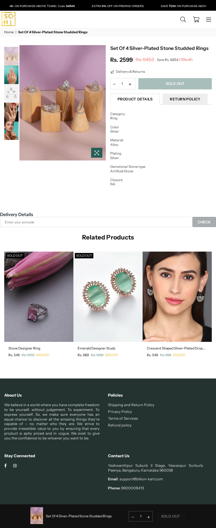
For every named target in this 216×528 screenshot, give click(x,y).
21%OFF (179, 355)
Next (101, 103)
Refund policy (120, 425)
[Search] (183, 19)
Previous (24, 103)
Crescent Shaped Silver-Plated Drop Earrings (177, 348)
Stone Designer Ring (24, 348)
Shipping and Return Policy (131, 404)
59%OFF (111, 355)
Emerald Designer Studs (96, 348)
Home (9, 32)
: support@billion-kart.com (140, 479)
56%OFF (42, 355)
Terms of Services (123, 418)
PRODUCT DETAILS (135, 99)
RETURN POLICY (185, 99)
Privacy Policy (120, 411)
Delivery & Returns (130, 71)
